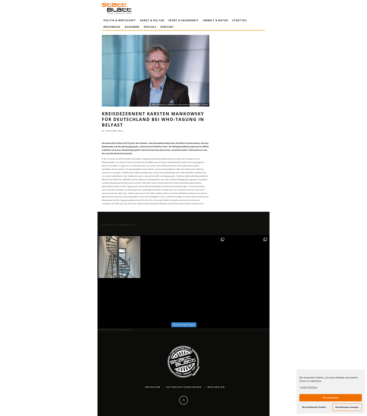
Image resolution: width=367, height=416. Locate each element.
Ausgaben (132, 26)
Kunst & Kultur (152, 20)
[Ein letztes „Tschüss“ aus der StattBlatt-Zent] (162, 257)
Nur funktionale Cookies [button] (314, 407)
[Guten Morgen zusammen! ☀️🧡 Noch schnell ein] (205, 300)
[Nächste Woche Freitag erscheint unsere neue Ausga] (119, 300)
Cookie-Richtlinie (308, 387)
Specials (150, 26)
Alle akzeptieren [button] (330, 397)
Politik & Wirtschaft (120, 20)
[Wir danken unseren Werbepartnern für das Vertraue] (248, 257)
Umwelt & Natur (215, 20)
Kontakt (167, 26)
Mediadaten (216, 387)
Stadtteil (239, 20)
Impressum (152, 387)
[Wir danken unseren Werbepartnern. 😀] (205, 257)
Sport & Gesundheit (183, 20)
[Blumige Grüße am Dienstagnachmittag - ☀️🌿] (248, 300)
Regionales (112, 26)
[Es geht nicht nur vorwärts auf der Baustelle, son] (119, 257)
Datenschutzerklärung (184, 387)
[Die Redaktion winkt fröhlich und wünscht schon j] (162, 300)
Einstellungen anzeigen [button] (347, 407)
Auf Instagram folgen (185, 324)
